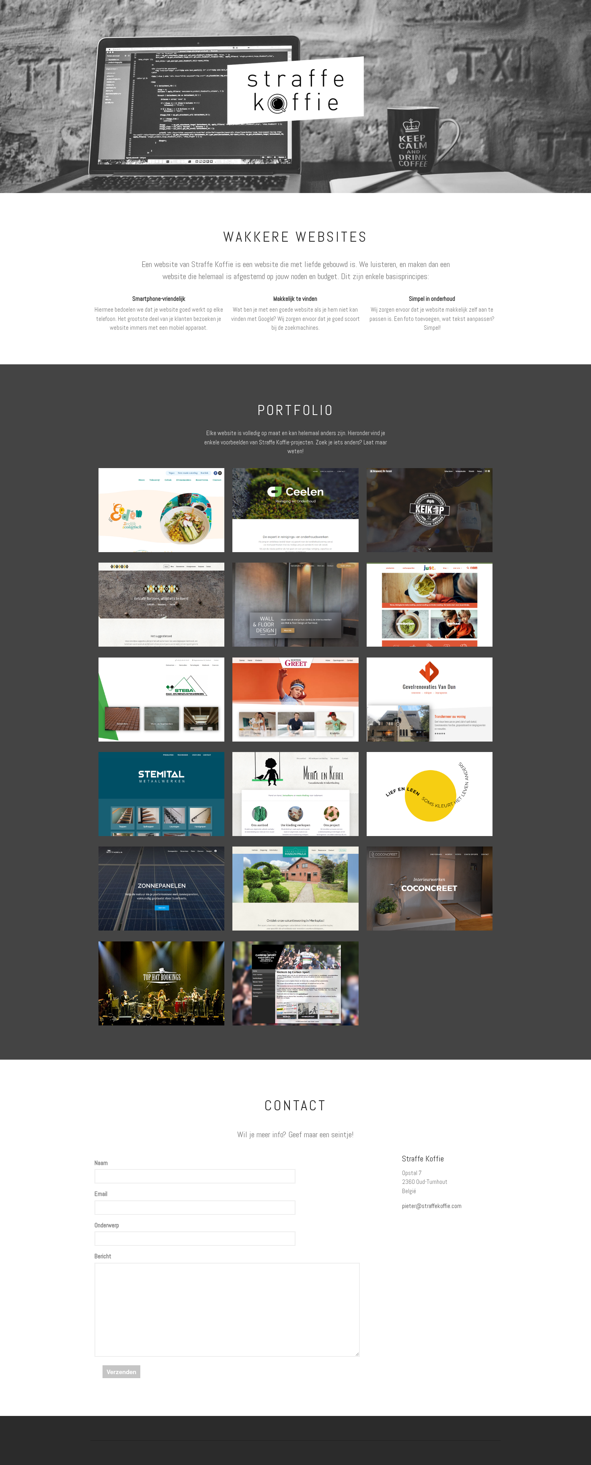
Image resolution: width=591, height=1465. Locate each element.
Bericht (102, 1256)
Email (100, 1194)
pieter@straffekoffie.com (432, 1206)
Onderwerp (106, 1225)
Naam (101, 1163)
